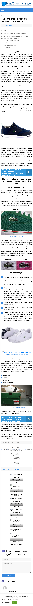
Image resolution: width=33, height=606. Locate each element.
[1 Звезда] (4, 449)
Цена (3, 30)
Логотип (7, 43)
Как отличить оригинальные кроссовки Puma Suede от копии (16, 493)
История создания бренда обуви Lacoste (14, 33)
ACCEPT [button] (14, 602)
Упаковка (8, 47)
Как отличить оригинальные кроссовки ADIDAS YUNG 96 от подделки (16, 542)
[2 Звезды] (10, 449)
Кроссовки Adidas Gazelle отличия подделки (16, 481)
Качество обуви (10, 45)
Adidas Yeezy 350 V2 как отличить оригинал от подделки (16, 505)
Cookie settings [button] (6, 602)
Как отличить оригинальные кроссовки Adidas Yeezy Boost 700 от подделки (16, 528)
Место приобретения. (11, 40)
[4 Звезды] (22, 449)
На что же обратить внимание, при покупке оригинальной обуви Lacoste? (14, 37)
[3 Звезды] (16, 449)
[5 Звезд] (28, 449)
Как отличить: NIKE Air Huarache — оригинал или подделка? (16, 516)
